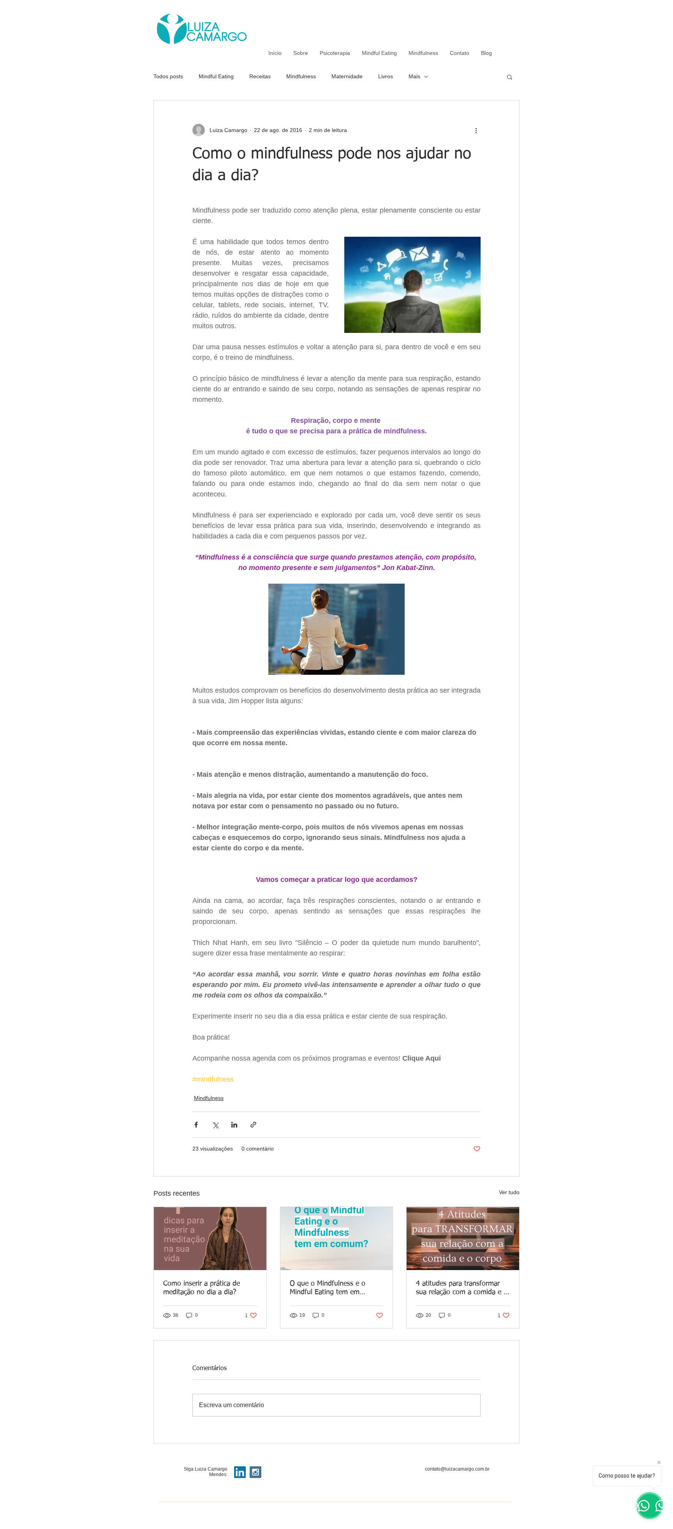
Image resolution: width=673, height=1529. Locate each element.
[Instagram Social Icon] (255, 1472)
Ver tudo (509, 1192)
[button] (509, 77)
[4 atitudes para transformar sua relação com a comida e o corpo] (463, 1238)
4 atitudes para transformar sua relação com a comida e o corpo (461, 1288)
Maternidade (347, 76)
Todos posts (168, 76)
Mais (414, 76)
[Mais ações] (476, 130)
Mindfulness (301, 76)
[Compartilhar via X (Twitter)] (215, 1124)
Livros (385, 76)
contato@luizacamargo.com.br (457, 1469)
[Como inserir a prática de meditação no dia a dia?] (210, 1238)
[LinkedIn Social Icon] (240, 1472)
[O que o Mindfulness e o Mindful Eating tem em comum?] (336, 1238)
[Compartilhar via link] (253, 1124)
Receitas (260, 76)
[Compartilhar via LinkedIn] (234, 1124)
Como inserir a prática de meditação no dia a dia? (201, 1288)
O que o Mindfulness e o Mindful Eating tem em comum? (327, 1288)
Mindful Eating (216, 76)
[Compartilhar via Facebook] (196, 1124)
